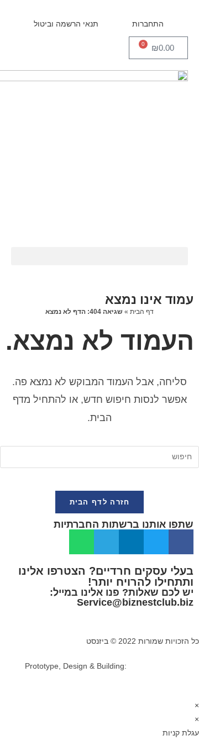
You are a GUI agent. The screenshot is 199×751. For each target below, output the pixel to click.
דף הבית (142, 312)
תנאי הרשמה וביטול (66, 23)
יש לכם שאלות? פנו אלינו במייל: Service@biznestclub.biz (121, 597)
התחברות (148, 23)
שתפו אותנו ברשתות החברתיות (123, 524)
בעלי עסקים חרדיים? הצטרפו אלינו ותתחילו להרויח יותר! (105, 576)
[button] (99, 256)
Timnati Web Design (164, 665)
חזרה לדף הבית (100, 502)
